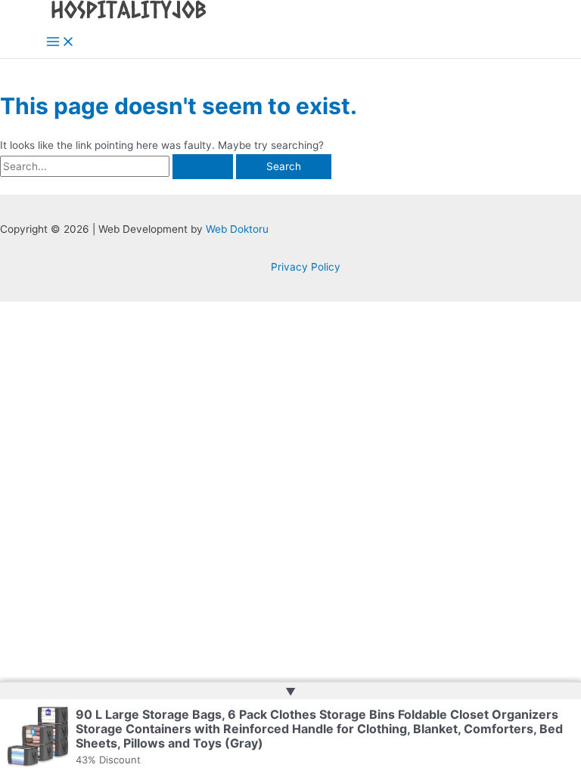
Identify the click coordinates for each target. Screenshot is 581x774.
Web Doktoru (237, 229)
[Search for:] (118, 166)
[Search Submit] (202, 167)
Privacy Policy (305, 267)
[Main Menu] (60, 42)
